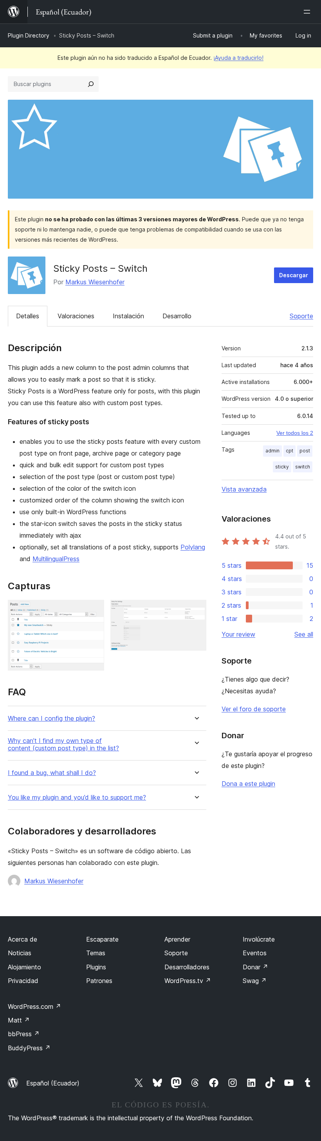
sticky (282, 467)
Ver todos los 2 (294, 433)
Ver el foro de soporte (254, 709)
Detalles (27, 316)
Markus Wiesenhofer (94, 282)
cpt (289, 451)
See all (303, 634)
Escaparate (102, 939)
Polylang (192, 547)
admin (272, 451)
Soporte (301, 316)
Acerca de (22, 939)
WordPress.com (34, 1006)
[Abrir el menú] (308, 11)
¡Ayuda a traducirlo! (238, 57)
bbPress (24, 1034)
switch (302, 467)
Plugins (96, 967)
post (304, 451)
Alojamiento (24, 967)
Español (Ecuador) (52, 1083)
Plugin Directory (28, 35)
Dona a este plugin (248, 784)
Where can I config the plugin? (51, 718)
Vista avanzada (244, 489)
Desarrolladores (186, 967)
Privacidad (23, 981)
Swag (255, 981)
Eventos (255, 953)
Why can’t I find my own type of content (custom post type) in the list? (63, 744)
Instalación (128, 316)
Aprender (177, 939)
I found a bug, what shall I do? (52, 773)
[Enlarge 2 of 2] (196, 610)
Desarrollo (176, 316)
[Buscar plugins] (91, 84)
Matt (19, 1020)
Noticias (19, 953)
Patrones (99, 981)
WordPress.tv (187, 981)
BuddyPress (29, 1048)
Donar (255, 967)
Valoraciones (76, 316)
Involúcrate (259, 939)
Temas (95, 953)
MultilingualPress (55, 559)
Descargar (293, 275)
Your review (238, 634)
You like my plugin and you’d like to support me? (77, 797)
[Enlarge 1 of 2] (93, 610)
